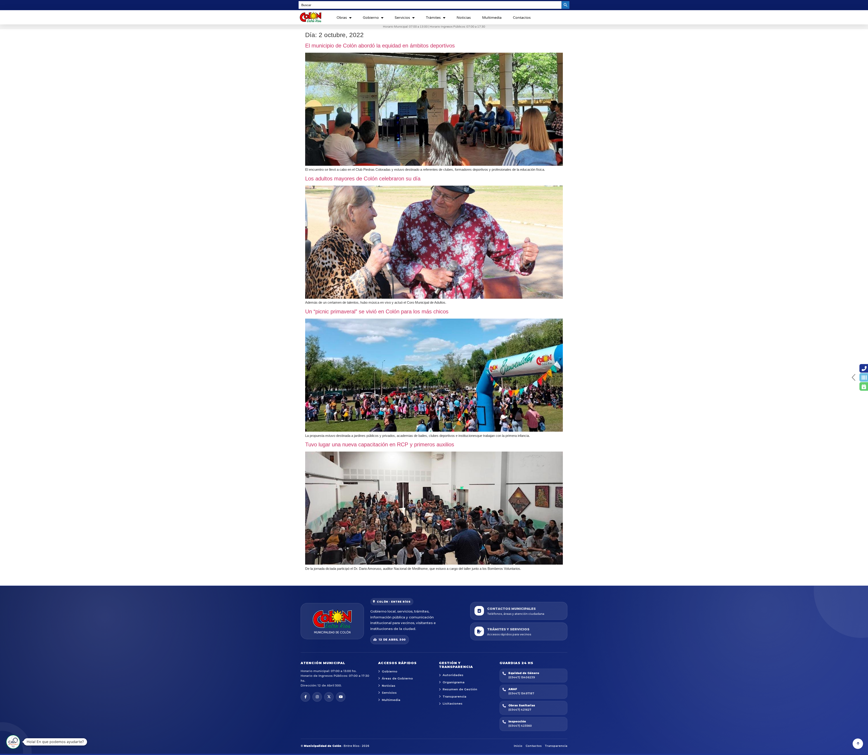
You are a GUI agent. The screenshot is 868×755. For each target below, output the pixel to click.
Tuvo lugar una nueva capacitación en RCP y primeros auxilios (379, 444)
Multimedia (492, 17)
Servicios (402, 17)
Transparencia (454, 696)
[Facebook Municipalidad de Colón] (305, 697)
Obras (342, 17)
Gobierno (371, 17)
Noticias (464, 17)
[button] (13, 742)
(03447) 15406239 (521, 677)
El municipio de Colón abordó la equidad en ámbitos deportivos (380, 46)
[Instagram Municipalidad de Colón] (317, 697)
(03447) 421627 (519, 709)
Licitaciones (452, 703)
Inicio (518, 746)
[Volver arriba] (858, 743)
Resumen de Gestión (460, 689)
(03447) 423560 (520, 725)
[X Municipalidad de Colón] (329, 697)
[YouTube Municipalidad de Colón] (340, 697)
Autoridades (453, 675)
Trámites (433, 17)
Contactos (522, 17)
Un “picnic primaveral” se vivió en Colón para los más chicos (376, 311)
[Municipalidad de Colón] (332, 621)
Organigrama (454, 682)
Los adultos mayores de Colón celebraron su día (362, 178)
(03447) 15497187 (521, 693)
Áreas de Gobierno (397, 678)
